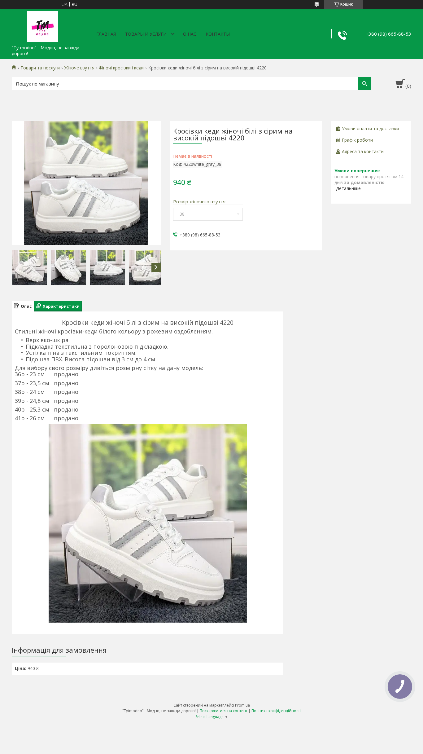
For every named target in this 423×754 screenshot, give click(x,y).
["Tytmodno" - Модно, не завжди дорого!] (43, 25)
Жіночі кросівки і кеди (121, 68)
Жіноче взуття (79, 68)
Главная (106, 34)
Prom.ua (242, 705)
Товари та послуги (40, 68)
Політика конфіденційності (276, 710)
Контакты (218, 34)
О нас (189, 34)
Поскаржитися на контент (223, 710)
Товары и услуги (146, 34)
